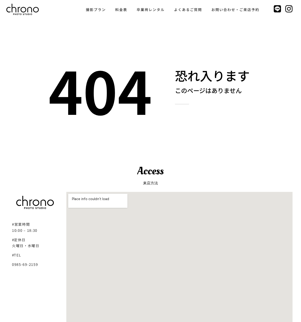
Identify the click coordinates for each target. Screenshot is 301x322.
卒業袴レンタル (151, 9)
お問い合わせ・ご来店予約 (235, 9)
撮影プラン (96, 9)
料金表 (121, 9)
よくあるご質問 (188, 9)
